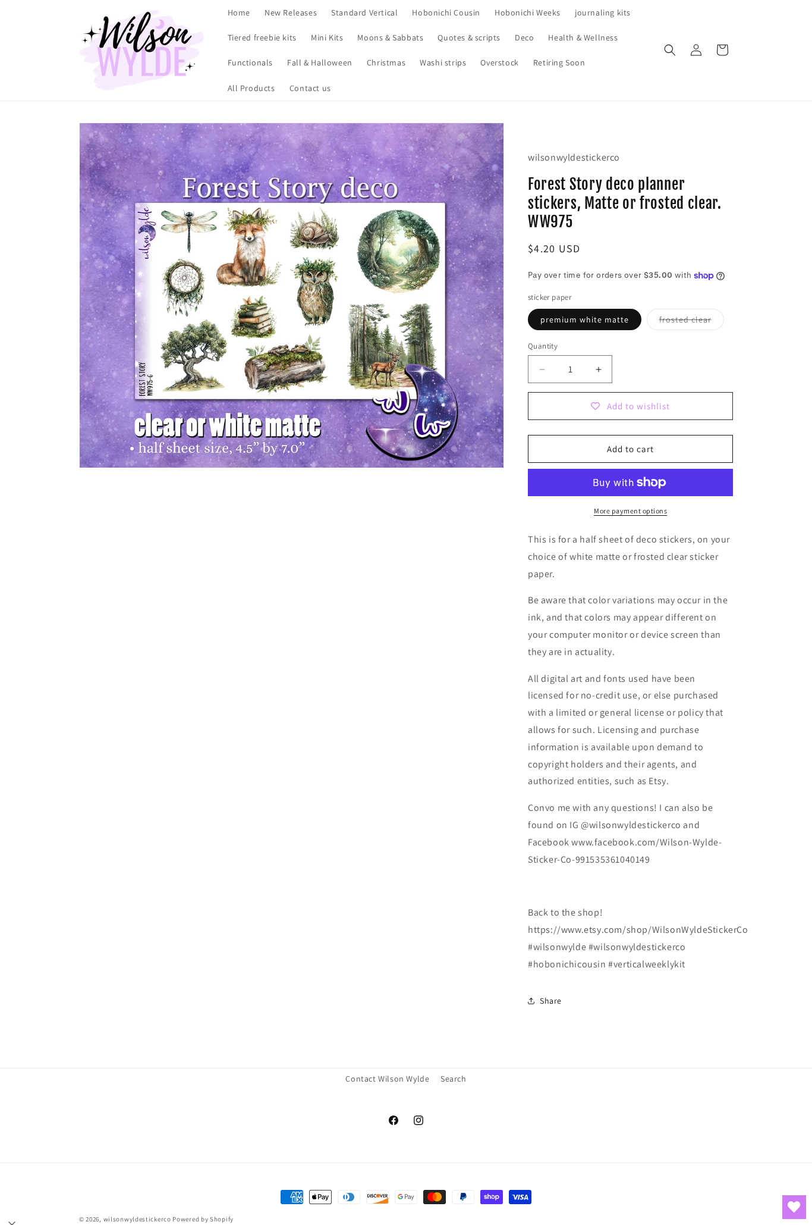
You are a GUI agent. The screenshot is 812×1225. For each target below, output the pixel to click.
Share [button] (551, 1000)
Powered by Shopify (203, 1219)
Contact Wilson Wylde (387, 1078)
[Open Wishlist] (794, 1207)
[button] (670, 50)
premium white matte (584, 319)
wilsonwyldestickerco (137, 1219)
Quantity (543, 346)
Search (453, 1078)
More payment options (630, 510)
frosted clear (691, 322)
